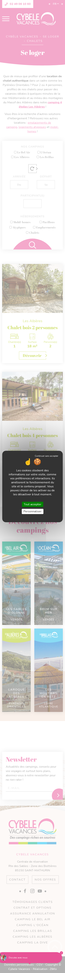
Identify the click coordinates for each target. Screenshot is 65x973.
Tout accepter (32, 504)
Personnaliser (32, 511)
